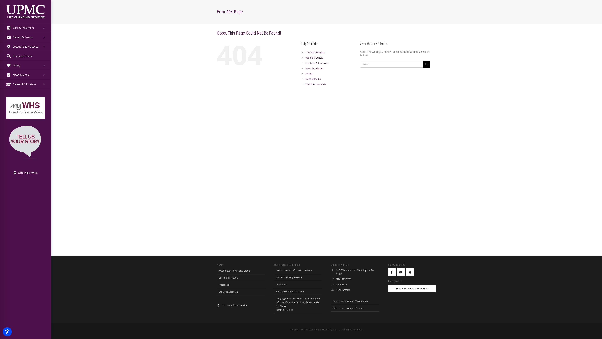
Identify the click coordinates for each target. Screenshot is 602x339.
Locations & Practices (317, 63)
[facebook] (392, 272)
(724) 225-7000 (343, 279)
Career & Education (316, 84)
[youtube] (401, 272)
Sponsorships (343, 289)
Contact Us (341, 284)
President (224, 284)
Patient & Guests (314, 57)
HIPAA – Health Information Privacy (294, 270)
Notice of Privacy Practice (289, 277)
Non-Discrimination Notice (290, 291)
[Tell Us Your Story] (25, 126)
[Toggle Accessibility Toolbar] (7, 332)
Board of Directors (228, 277)
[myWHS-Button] (25, 101)
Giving (309, 73)
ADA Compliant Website (234, 305)
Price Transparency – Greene (348, 308)
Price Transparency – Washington (350, 300)
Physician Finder (314, 68)
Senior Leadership (228, 291)
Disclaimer (281, 284)
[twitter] (410, 272)
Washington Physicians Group (234, 270)
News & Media (313, 78)
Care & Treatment (315, 52)
